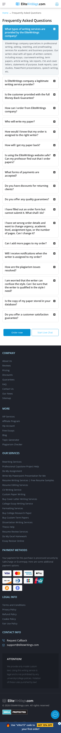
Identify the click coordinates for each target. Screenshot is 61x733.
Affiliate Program (11, 421)
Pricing (6, 370)
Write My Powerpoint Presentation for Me (24, 475)
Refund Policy (9, 614)
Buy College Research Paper (17, 513)
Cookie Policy (9, 618)
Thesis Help (8, 526)
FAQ (4, 384)
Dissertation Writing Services (17, 522)
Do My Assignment (12, 471)
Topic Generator (10, 439)
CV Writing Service (11, 489)
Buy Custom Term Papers (15, 517)
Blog (4, 435)
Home (5, 12)
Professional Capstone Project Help (20, 466)
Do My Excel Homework (14, 536)
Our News (7, 393)
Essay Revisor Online (13, 540)
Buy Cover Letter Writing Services (19, 499)
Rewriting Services (12, 461)
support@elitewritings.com (23, 645)
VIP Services (8, 416)
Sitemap (6, 398)
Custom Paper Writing (13, 494)
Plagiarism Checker (12, 444)
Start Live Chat (45, 332)
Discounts (7, 374)
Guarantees (8, 379)
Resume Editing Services (15, 485)
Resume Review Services (15, 531)
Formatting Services (12, 508)
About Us (7, 360)
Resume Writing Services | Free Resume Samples (28, 480)
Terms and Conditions (13, 604)
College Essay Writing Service (17, 503)
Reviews (6, 365)
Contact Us (8, 388)
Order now (17, 332)
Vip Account (8, 425)
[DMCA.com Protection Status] (15, 712)
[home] (30, 3)
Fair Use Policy (9, 623)
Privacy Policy (9, 609)
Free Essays (8, 430)
